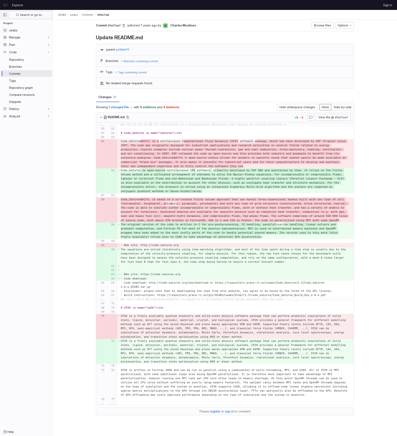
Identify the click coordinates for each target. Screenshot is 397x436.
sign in (229, 411)
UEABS (62, 14)
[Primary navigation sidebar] (5, 15)
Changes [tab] (106, 97)
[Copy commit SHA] (123, 25)
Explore (17, 5)
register (215, 411)
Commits (87, 14)
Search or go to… (31, 15)
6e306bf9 (122, 49)
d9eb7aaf (103, 14)
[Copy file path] (127, 117)
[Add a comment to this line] (96, 128)
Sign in (387, 5)
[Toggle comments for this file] (310, 117)
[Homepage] (5, 5)
